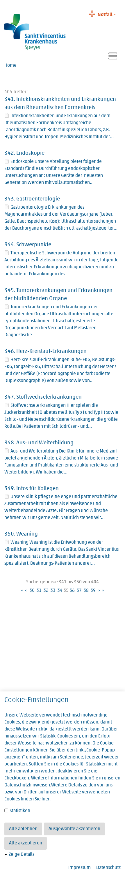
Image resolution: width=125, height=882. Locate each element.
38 (86, 590)
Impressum (79, 867)
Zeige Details (21, 854)
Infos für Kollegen (37, 489)
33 (53, 590)
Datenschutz (108, 867)
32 (46, 590)
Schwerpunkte (33, 245)
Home (10, 65)
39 (93, 590)
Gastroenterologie (38, 199)
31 (39, 590)
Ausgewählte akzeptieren (74, 829)
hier (45, 799)
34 (60, 590)
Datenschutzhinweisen (27, 785)
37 (79, 590)
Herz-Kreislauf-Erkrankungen (51, 351)
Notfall (105, 15)
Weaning (27, 534)
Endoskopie (30, 153)
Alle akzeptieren (25, 843)
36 (72, 590)
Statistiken (19, 811)
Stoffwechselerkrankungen (49, 397)
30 (32, 590)
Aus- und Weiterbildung (45, 443)
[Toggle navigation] (113, 55)
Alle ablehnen (23, 829)
